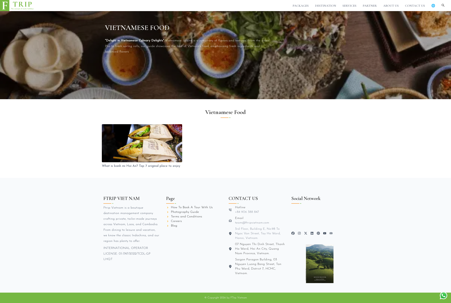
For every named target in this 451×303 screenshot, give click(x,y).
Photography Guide (185, 212)
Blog (174, 225)
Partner (370, 6)
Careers (176, 221)
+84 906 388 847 (247, 212)
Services (349, 6)
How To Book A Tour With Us (192, 207)
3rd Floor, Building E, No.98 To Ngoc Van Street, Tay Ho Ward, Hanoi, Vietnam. (258, 233)
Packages (301, 6)
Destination (325, 6)
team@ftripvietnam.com (252, 222)
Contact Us (415, 6)
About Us (391, 6)
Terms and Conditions (186, 216)
